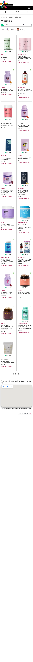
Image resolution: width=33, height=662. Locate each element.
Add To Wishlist (13, 36)
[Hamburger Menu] (5, 12)
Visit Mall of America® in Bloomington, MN (17, 408)
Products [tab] (27, 25)
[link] (17, 12)
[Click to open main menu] (28, 8)
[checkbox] (11, 29)
